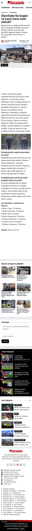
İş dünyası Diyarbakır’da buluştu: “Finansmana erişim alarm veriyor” (21, 435)
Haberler (4, 12)
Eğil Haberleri (18, 504)
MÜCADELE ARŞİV (20, 440)
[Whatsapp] (24, 464)
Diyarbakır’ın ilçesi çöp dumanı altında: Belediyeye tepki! (23, 294)
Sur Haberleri (21, 499)
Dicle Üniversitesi (19, 495)
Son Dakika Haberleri (10, 482)
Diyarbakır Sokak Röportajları (11, 514)
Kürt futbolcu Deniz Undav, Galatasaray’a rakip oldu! (21, 417)
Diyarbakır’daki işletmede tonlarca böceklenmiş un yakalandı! (22, 278)
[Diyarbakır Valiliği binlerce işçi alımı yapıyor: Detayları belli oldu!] (8, 287)
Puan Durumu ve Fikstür (11, 478)
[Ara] (30, 3)
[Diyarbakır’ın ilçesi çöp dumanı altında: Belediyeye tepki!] (24, 287)
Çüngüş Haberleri (19, 506)
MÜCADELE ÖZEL (18, 7)
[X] (11, 464)
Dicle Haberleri (7, 510)
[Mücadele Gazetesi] (15, 2)
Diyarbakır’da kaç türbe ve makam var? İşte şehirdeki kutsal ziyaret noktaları (22, 444)
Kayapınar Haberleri (8, 499)
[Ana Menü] (2, 2)
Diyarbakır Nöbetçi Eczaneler (12, 470)
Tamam (22, 528)
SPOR (16, 413)
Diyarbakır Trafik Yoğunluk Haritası (14, 476)
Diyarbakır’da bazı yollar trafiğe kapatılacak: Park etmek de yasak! (8, 310)
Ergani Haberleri (7, 503)
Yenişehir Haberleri (8, 501)
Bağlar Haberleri (19, 497)
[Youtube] (17, 464)
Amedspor (6, 493)
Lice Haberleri (7, 504)
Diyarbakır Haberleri (9, 489)
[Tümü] (29, 400)
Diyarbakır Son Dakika (9, 491)
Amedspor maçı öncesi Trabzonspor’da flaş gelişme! (22, 409)
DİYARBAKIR (5, 7)
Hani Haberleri (19, 510)
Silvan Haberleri (20, 503)
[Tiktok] (20, 464)
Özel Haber (22, 491)
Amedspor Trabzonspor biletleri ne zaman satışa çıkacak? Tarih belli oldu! (22, 426)
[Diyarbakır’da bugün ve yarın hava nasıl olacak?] (16, 53)
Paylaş (5, 65)
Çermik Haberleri (8, 508)
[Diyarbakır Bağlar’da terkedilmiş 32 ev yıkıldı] (8, 270)
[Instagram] (14, 464)
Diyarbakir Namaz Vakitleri (11, 474)
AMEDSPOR (18, 405)
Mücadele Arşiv (7, 497)
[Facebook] (7, 464)
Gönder (5, 341)
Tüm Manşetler (8, 480)
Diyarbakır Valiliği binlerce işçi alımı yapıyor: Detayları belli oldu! (8, 295)
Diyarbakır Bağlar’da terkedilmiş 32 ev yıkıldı (8, 276)
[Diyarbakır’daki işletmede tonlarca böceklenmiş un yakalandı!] (24, 270)
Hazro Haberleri (7, 512)
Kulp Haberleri (7, 506)
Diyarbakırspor (7, 495)
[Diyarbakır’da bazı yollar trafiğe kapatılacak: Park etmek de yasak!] (8, 304)
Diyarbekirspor (16, 493)
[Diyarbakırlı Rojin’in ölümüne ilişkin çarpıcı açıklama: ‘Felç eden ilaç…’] (24, 304)
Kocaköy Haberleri (20, 512)
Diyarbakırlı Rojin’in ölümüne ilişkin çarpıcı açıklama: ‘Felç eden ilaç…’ (23, 311)
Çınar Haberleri (20, 508)
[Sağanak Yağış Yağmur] (16, 141)
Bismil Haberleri (22, 501)
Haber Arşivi (7, 484)
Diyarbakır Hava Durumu (11, 472)
